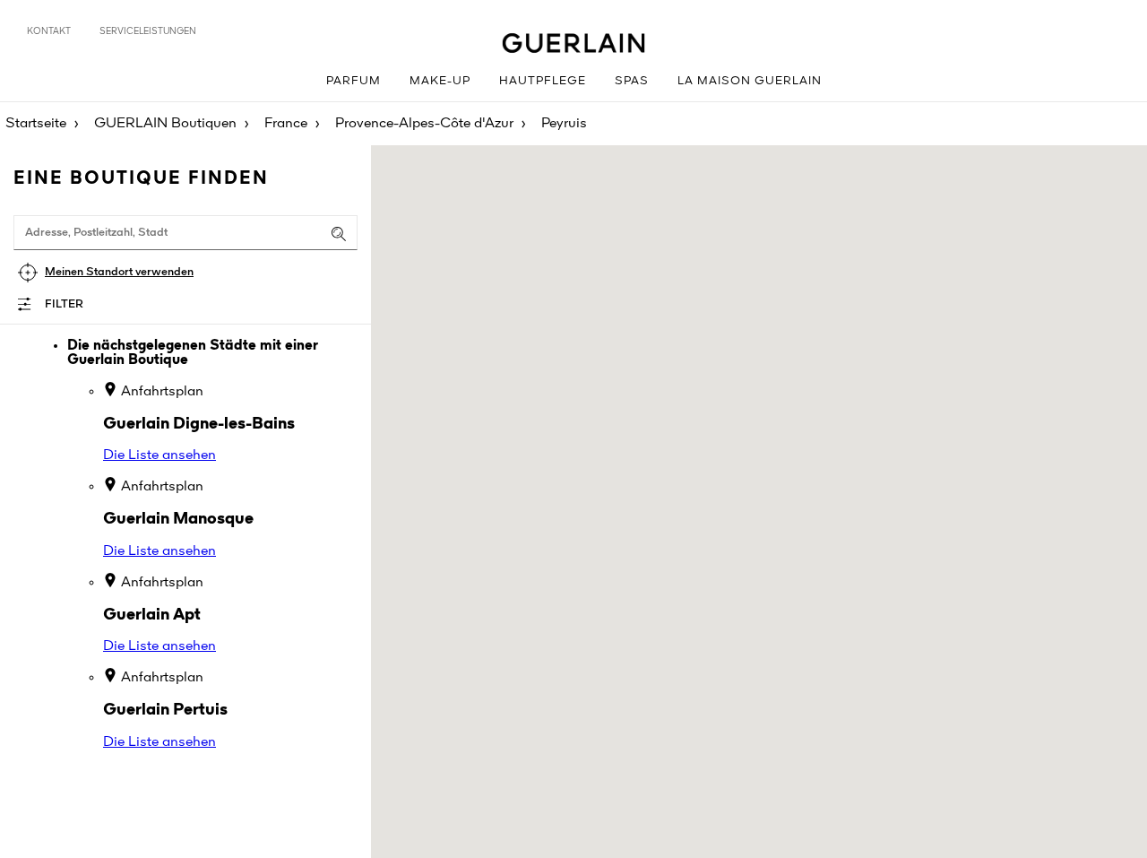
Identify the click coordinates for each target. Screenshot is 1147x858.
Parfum (353, 81)
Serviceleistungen (147, 31)
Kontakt (49, 31)
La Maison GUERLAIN (749, 81)
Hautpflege (542, 81)
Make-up (440, 81)
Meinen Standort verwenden (119, 272)
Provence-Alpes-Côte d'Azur (424, 124)
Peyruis (564, 124)
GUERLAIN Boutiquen (165, 124)
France (285, 124)
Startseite (35, 124)
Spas (632, 81)
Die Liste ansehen (159, 455)
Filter (64, 304)
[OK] (339, 234)
